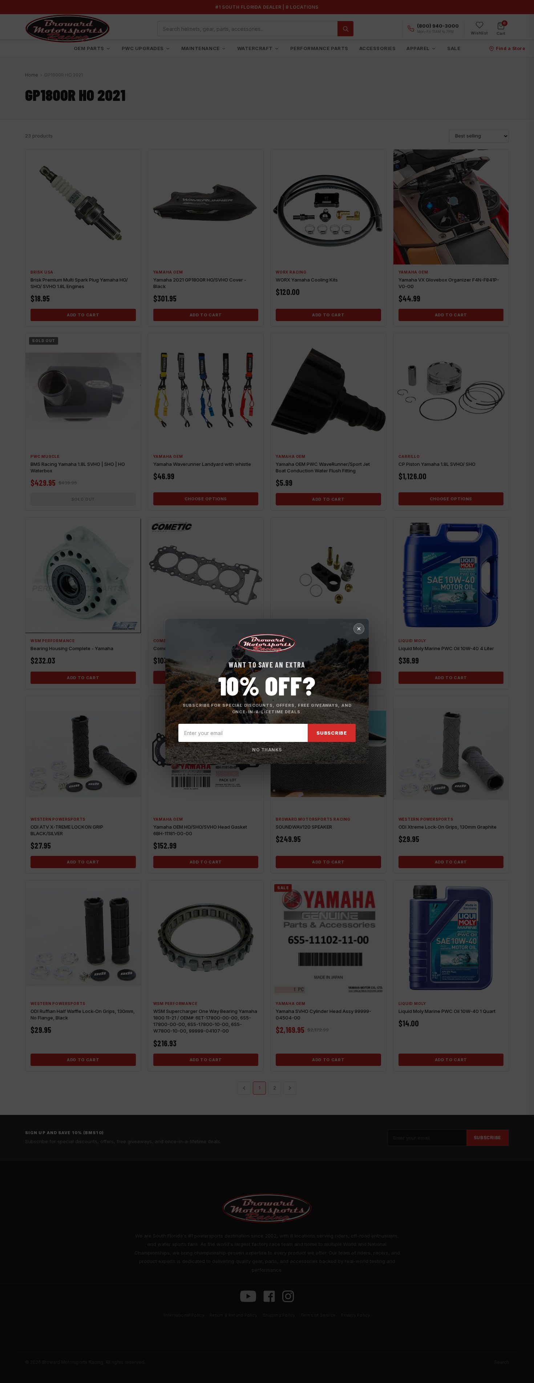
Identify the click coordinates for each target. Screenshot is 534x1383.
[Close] (358, 628)
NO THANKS (267, 749)
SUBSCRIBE (331, 733)
